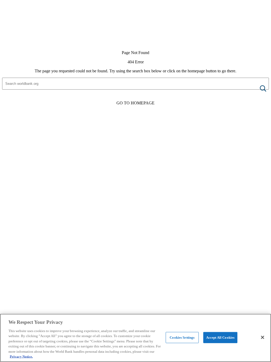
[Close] (262, 337)
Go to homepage (135, 103)
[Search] (259, 89)
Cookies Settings (182, 337)
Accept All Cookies (220, 337)
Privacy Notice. (21, 357)
